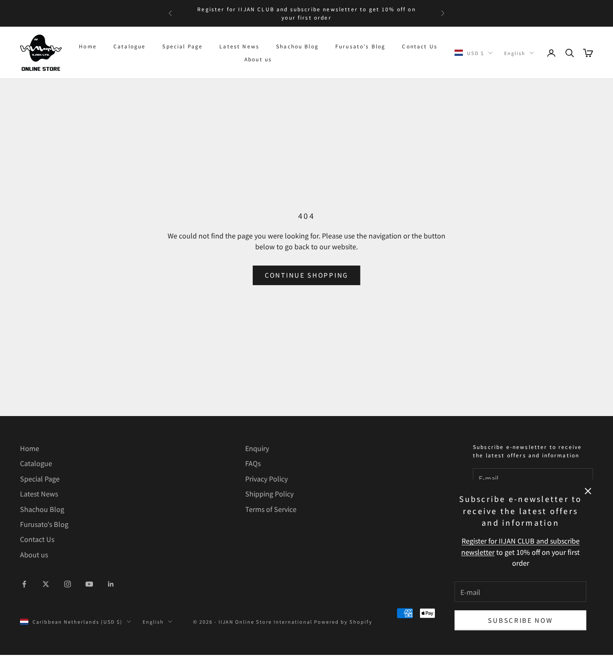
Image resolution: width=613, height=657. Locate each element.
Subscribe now (520, 620)
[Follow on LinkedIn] (111, 584)
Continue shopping (306, 275)
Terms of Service (270, 509)
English (514, 53)
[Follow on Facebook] (24, 584)
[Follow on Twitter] (46, 584)
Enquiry (257, 448)
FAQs (253, 463)
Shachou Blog (297, 46)
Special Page (182, 46)
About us (258, 59)
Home (88, 46)
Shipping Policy (269, 494)
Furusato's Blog (360, 46)
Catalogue (129, 46)
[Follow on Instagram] (67, 584)
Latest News (239, 46)
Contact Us (419, 46)
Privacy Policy (266, 479)
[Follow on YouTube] (89, 584)
